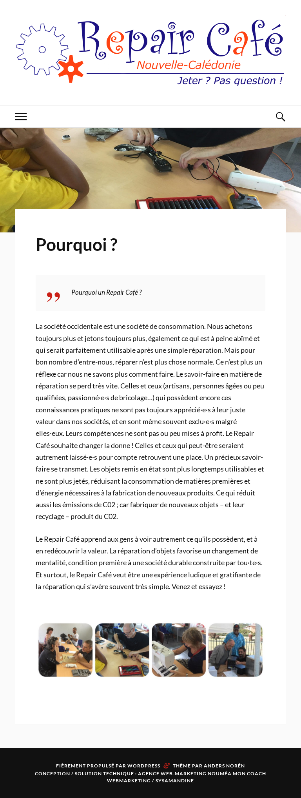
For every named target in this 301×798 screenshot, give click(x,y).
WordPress (143, 766)
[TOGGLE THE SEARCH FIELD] (280, 116)
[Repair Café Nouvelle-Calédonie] (150, 82)
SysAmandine (175, 780)
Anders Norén (224, 766)
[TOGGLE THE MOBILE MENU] (21, 116)
